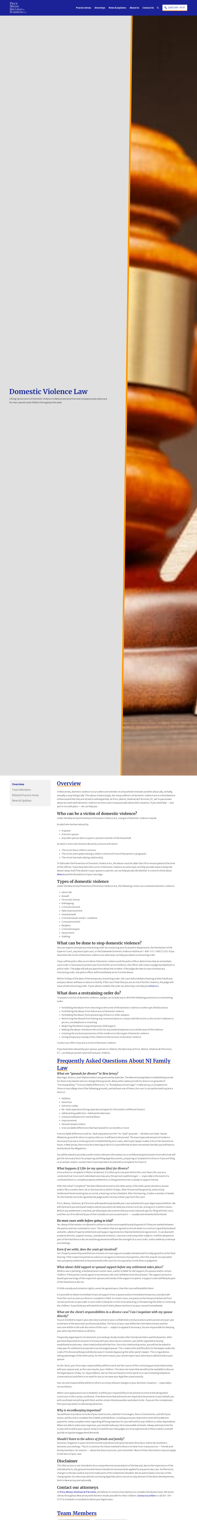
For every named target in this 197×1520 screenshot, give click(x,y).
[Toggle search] (157, 7)
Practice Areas (83, 7)
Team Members (21, 789)
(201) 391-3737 (176, 7)
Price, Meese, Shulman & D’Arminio (78, 1492)
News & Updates (117, 7)
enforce (152, 986)
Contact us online (146, 1495)
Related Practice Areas (25, 795)
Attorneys (100, 7)
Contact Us (148, 7)
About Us (134, 7)
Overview (18, 784)
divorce (61, 874)
